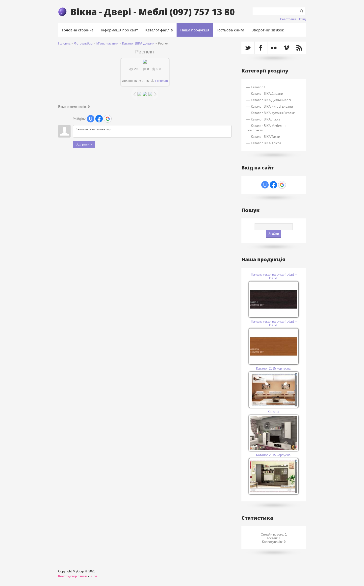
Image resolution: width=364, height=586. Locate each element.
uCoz (93, 576)
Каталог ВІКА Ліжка (265, 119)
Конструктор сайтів (72, 576)
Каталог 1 (258, 87)
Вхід (302, 19)
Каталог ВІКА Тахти (265, 136)
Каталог (274, 412)
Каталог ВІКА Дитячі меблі (271, 100)
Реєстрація (288, 19)
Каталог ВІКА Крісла (266, 143)
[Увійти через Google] (108, 119)
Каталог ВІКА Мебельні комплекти (266, 127)
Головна (64, 43)
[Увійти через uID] (90, 118)
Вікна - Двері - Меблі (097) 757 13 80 (153, 11)
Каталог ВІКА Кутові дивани (272, 106)
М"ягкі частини (107, 43)
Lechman (161, 81)
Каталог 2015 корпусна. (273, 368)
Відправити (84, 144)
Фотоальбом (83, 43)
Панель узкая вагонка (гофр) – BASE (274, 276)
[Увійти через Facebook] (99, 118)
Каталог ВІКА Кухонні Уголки (273, 113)
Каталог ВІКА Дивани (138, 43)
